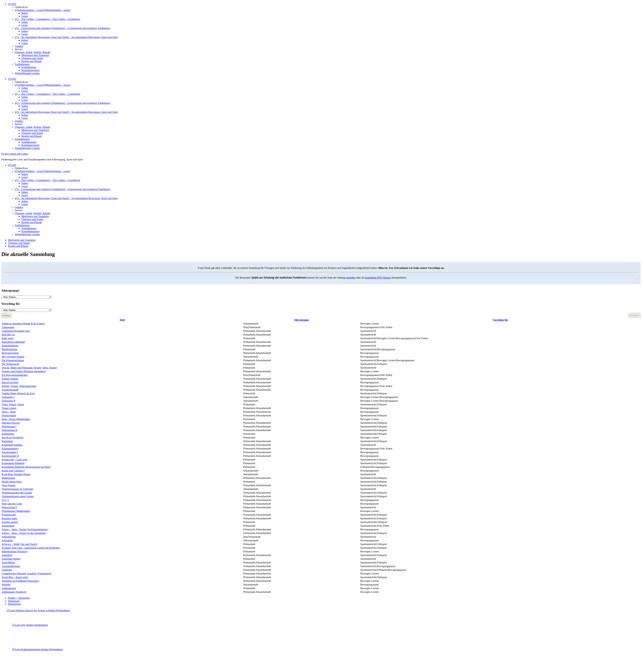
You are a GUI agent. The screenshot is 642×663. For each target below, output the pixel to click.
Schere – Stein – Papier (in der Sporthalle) (24, 533)
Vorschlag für (500, 319)
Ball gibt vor (8, 334)
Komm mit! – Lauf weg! (15, 459)
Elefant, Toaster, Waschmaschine (19, 386)
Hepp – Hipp (9, 411)
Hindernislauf (9, 415)
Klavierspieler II (10, 455)
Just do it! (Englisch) (12, 437)
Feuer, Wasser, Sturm (13, 404)
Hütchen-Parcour (11, 422)
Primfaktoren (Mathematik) (16, 511)
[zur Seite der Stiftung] (38, 610)
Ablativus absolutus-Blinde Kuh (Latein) (23, 323)
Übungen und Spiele (32, 58)
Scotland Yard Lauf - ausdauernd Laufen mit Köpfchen (31, 547)
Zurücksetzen (634, 315)
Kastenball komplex (12, 444)
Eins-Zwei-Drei (10, 382)
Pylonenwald (9, 514)
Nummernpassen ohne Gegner (18, 496)
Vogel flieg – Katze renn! (15, 577)
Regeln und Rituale (31, 61)
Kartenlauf (7, 441)
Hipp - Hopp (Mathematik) (16, 419)
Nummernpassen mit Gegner (17, 492)
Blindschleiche (9, 349)
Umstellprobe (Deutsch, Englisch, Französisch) (26, 573)
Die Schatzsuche (10, 364)
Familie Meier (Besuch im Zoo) (18, 393)
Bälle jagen (8, 338)
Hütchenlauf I (9, 426)
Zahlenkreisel (9, 588)
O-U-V (5, 500)
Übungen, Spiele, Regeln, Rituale (32, 52)
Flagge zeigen (9, 408)
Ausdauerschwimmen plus (16, 330)
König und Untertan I (13, 470)
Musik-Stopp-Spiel (12, 481)
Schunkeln (7, 540)
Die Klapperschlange (13, 360)
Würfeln (6, 584)
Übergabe (7, 569)
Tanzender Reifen (11, 558)
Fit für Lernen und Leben (14, 153)
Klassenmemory (10, 448)
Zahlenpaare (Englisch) (14, 591)
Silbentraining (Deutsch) (14, 551)
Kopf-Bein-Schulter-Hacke (16, 474)
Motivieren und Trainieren (35, 55)
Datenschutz (14, 604)
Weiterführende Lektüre (27, 73)
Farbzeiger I (8, 397)
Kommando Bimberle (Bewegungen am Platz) (26, 467)
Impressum (14, 601)
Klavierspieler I (10, 452)
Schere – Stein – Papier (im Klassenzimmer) (25, 529)
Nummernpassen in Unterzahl (17, 489)
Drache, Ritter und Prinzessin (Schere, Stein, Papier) (29, 367)
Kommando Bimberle (13, 463)
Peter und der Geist (12, 503)
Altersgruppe (301, 319)
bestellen (350, 277)
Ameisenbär (8, 327)
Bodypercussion (10, 353)
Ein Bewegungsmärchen (15, 375)
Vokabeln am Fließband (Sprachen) (20, 580)
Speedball (7, 555)
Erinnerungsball (10, 389)
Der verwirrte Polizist (13, 356)
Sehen (24, 13)
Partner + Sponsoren (19, 597)
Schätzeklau (8, 525)
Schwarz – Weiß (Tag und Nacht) (19, 544)
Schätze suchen (10, 522)
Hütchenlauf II (9, 430)
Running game (9, 518)
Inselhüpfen (8, 433)
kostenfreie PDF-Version (378, 277)
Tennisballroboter (11, 566)
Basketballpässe (10, 345)
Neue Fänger (8, 485)
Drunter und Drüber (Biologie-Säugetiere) (24, 371)
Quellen (19, 46)
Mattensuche (8, 478)
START (12, 4)
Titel (122, 319)
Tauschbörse (8, 562)
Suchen (6, 315)
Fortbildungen (22, 64)
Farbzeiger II (8, 400)
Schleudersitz (9, 536)
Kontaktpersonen (30, 70)
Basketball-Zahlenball (13, 342)
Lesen (24, 16)
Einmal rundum (10, 378)
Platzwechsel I (9, 507)
